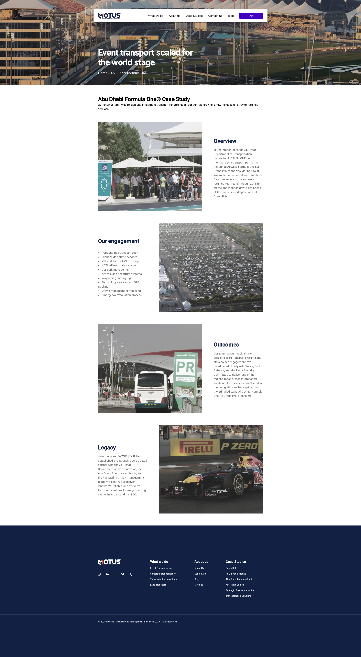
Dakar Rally (232, 568)
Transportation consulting (163, 579)
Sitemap (198, 584)
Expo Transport (158, 584)
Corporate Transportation (163, 573)
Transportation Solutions (238, 596)
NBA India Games (235, 584)
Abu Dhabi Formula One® (239, 579)
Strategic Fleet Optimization (240, 590)
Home (102, 73)
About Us (199, 568)
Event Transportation (161, 568)
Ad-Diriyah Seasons (236, 573)
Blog (196, 579)
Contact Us (200, 573)
